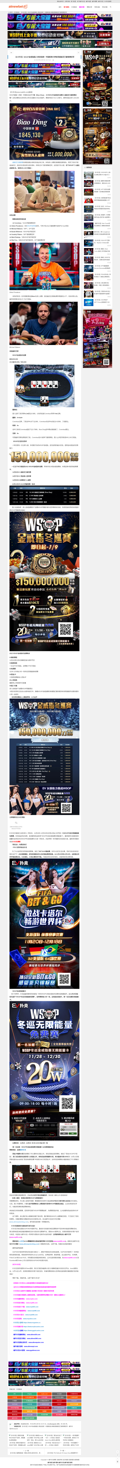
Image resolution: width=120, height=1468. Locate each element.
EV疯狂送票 (74, 1397)
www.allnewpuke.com (36, 1342)
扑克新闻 (74, 7)
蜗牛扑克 (100, 1)
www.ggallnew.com (33, 1350)
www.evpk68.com (31, 1315)
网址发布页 (60, 1)
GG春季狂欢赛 (44, 1404)
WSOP (59, 1404)
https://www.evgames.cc (31, 1322)
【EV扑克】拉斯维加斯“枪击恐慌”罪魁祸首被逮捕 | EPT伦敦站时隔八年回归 (102, 200)
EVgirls (30, 1394)
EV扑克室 (44, 1397)
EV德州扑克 (74, 1394)
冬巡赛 (59, 1411)
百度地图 (71, 1459)
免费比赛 (29, 1411)
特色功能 (97, 7)
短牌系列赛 (74, 1414)
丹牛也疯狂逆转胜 (59, 1407)
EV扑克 (15, 1397)
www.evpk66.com (22, 92)
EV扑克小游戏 (18, 1322)
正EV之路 (29, 1414)
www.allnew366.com (34, 1338)
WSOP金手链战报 (29, 1407)
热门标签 (73, 1)
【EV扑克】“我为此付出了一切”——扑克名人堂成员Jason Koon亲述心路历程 (53, 1445)
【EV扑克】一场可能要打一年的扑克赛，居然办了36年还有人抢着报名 (71, 1445)
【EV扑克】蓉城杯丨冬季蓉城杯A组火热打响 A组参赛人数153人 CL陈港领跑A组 (102, 217)
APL (15, 1394)
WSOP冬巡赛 (74, 1404)
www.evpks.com (32, 1299)
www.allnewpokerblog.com (19, 1222)
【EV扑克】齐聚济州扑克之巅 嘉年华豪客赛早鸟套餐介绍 (102, 294)
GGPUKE (15, 1404)
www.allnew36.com (33, 1334)
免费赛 (44, 1411)
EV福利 (15, 1400)
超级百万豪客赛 (70, 95)
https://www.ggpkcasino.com (34, 1330)
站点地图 (65, 1459)
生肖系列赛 (44, 1414)
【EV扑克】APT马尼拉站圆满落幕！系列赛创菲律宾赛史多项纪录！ (102, 192)
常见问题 (104, 7)
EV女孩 (59, 1394)
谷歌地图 (76, 1459)
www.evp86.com (15, 1237)
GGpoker (74, 1400)
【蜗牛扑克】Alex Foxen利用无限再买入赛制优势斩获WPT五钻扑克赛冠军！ (102, 226)
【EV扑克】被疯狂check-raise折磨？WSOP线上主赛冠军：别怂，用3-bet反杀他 (35, 1445)
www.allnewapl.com (31, 1346)
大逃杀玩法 (74, 1411)
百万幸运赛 (59, 1414)
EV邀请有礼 (29, 1400)
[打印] (53, 60)
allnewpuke (52, 1424)
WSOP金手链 (31, 226)
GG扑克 (21, 1241)
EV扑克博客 (16, 841)
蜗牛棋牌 (94, 1)
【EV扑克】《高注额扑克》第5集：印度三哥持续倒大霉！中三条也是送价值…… (102, 285)
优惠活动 (74, 1407)
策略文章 (89, 7)
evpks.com (44, 1394)
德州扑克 (23, 1150)
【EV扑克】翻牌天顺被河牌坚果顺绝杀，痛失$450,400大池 (102, 183)
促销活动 (14, 1411)
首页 (60, 7)
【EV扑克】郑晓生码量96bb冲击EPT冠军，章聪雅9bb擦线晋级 (17, 1445)
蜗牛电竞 (88, 1)
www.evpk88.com (59, 1241)
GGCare (59, 1400)
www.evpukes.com (29, 1318)
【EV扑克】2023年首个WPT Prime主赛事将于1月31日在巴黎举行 (102, 302)
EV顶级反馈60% (44, 1400)
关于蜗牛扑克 (81, 1)
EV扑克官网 (107, 1)
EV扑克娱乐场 (30, 1397)
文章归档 (67, 1)
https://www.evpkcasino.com (33, 1326)
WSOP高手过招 (44, 1407)
